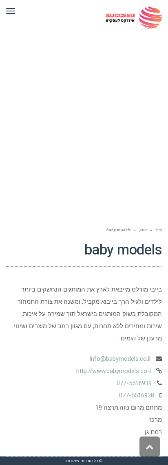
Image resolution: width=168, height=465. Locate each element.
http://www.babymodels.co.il (113, 371)
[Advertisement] (84, 123)
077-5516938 (136, 395)
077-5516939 (134, 383)
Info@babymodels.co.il (119, 358)
